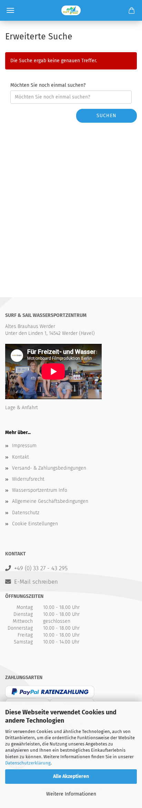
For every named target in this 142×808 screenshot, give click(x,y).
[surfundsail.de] (71, 10)
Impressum (24, 446)
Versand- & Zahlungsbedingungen (49, 468)
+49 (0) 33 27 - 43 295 (41, 568)
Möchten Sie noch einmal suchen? (47, 85)
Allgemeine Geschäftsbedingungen (50, 501)
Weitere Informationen (71, 794)
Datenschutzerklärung (28, 762)
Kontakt (20, 457)
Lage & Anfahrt (21, 408)
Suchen (106, 116)
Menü (10, 10)
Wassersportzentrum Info (39, 490)
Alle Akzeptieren (71, 776)
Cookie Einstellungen (35, 524)
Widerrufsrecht (28, 479)
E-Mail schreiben (36, 581)
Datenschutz (25, 513)
